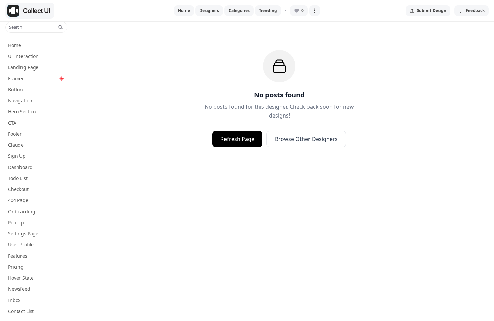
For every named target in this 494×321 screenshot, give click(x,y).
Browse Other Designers (306, 139)
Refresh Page (237, 139)
